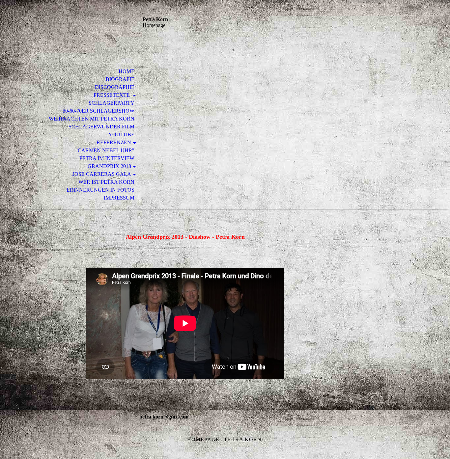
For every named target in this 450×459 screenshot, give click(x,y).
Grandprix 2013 (109, 166)
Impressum (119, 198)
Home (126, 71)
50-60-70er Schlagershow (98, 111)
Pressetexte (112, 95)
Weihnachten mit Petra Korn (91, 119)
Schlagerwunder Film (101, 126)
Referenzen (114, 142)
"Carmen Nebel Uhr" (104, 150)
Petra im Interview (106, 158)
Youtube (121, 134)
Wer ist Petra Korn (106, 182)
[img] (88, 32)
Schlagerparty (111, 103)
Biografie (120, 79)
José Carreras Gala (101, 174)
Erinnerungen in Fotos (100, 190)
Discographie (114, 87)
